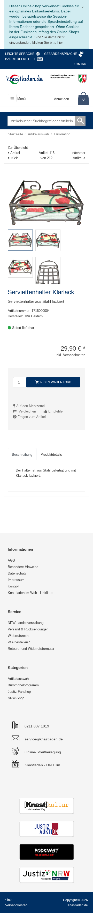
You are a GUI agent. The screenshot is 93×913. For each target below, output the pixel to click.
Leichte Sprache (19, 54)
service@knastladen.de (44, 739)
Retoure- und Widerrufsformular (31, 649)
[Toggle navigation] (12, 98)
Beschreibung (22, 454)
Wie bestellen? (19, 642)
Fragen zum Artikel (32, 417)
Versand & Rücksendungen (28, 629)
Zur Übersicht (18, 148)
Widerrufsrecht (18, 636)
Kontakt (81, 64)
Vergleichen (27, 411)
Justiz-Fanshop (19, 692)
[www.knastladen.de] (24, 79)
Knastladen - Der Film (42, 765)
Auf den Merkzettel (30, 406)
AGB (11, 560)
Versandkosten (16, 905)
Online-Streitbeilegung (43, 752)
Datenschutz (17, 573)
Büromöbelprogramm (23, 685)
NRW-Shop (16, 698)
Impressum (16, 580)
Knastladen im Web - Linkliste (30, 593)
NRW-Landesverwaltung (25, 623)
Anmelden (61, 99)
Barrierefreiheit (20, 59)
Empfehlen (56, 411)
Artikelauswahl (18, 679)
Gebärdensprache (60, 54)
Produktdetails (51, 454)
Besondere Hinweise (23, 567)
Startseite (15, 134)
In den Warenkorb (55, 382)
